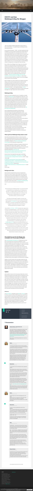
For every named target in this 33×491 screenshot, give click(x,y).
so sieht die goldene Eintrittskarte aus (12, 240)
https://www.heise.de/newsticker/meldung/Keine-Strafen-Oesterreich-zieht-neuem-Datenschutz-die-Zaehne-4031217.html (18, 335)
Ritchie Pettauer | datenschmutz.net (16, 326)
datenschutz (26, 312)
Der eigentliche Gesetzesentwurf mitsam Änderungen (13, 159)
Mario (11, 343)
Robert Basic (12, 363)
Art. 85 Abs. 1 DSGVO (14, 208)
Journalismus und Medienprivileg (22, 180)
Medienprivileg (11, 96)
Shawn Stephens (9, 293)
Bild (18, 293)
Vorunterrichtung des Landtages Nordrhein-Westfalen (13, 156)
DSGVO (23, 313)
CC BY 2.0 (23, 293)
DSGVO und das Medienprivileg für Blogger (15, 18)
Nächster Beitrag (24, 317)
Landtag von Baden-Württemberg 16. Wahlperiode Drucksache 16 (15, 164)
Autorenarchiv (6, 312)
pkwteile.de (13, 472)
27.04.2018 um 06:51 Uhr (13, 423)
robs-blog (23, 311)
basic (16, 4)
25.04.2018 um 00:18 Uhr (13, 327)
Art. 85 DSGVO (13, 201)
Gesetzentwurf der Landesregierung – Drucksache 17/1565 (14, 155)
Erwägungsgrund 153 (10, 222)
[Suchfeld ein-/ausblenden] (30, 10)
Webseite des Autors (8, 312)
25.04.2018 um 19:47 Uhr (13, 405)
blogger (23, 312)
